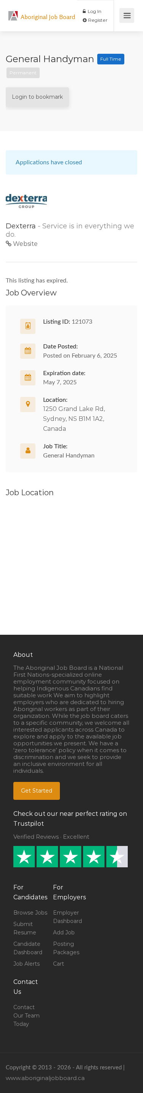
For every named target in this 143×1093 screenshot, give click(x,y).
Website (24, 243)
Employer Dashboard (67, 916)
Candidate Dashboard (27, 948)
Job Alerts (26, 963)
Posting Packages (66, 948)
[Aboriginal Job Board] (13, 11)
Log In (94, 11)
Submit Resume (24, 928)
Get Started (36, 790)
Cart (58, 963)
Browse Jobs (30, 912)
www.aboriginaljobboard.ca (45, 1078)
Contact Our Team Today (26, 1015)
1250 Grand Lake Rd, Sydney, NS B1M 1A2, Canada (74, 418)
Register (97, 20)
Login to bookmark (37, 96)
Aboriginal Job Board (48, 17)
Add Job (64, 932)
